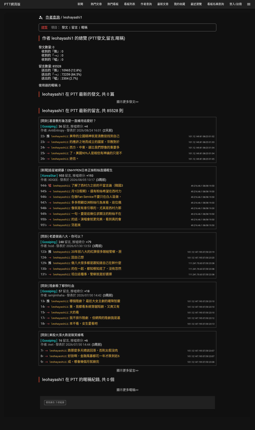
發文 (65, 27)
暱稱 (84, 27)
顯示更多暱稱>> (127, 390)
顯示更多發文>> (127, 102)
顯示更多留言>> (127, 370)
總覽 (44, 27)
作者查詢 (53, 17)
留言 (74, 27)
